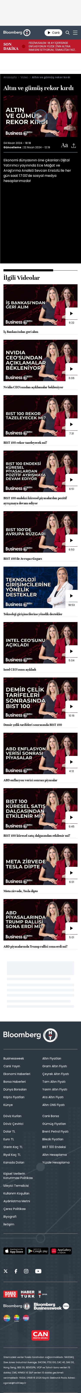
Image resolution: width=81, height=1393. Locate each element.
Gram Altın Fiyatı (54, 1066)
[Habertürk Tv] (28, 1294)
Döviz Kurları (12, 1116)
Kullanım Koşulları (16, 1193)
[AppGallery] (61, 1251)
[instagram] (26, 1272)
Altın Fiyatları (51, 1058)
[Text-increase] (64, 145)
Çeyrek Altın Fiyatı (55, 1074)
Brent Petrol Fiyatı (55, 1131)
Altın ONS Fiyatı (53, 1105)
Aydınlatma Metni (16, 1201)
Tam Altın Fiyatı (53, 1082)
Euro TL (8, 1139)
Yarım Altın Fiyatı (54, 1089)
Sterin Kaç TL (13, 1147)
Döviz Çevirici (13, 1124)
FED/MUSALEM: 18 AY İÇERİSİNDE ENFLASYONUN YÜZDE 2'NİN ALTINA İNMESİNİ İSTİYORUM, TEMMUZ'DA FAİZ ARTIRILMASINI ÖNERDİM (52, 46)
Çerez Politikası (14, 1209)
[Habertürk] (10, 1294)
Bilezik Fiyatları (52, 1139)
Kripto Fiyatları (13, 1097)
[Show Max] (26, 1318)
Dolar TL (9, 1131)
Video (24, 77)
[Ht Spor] (42, 1294)
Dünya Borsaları (15, 1089)
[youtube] (38, 1272)
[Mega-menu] (75, 33)
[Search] (68, 33)
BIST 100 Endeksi (54, 1147)
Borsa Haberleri (14, 1082)
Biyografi (9, 1216)
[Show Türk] (16, 1318)
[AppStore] (14, 1251)
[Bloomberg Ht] (16, 1306)
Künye (8, 1105)
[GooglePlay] (37, 1251)
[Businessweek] (51, 1306)
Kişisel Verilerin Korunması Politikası (18, 1175)
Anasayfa (10, 77)
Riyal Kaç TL (12, 1155)
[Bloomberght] (16, 32)
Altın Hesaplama (54, 1155)
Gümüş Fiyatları (54, 1124)
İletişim (8, 1224)
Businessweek (13, 1058)
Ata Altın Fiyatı (53, 1097)
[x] (5, 1272)
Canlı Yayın (11, 1066)
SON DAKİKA (10, 46)
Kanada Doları (13, 1162)
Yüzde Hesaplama (56, 1162)
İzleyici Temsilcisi (16, 1186)
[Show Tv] (6, 1318)
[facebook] (16, 1272)
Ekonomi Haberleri (16, 1074)
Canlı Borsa (50, 1116)
